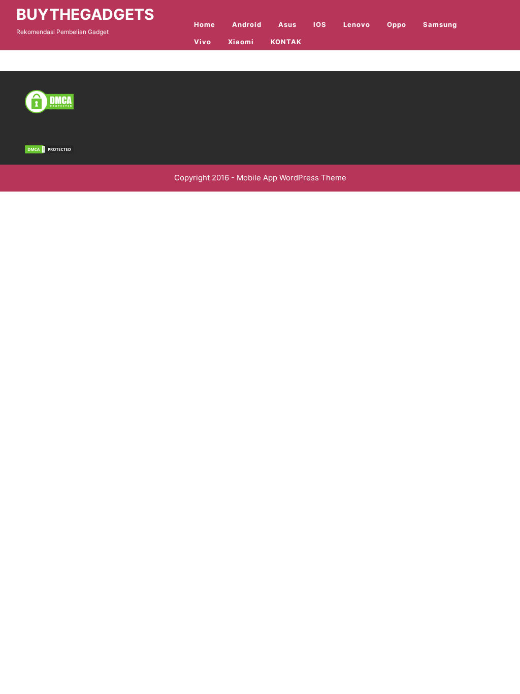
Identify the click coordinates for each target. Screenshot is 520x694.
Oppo (396, 24)
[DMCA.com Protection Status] (49, 148)
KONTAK (286, 42)
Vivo (202, 42)
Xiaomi (241, 42)
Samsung (440, 24)
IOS (320, 24)
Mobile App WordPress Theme (291, 177)
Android (247, 24)
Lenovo (356, 24)
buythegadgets (85, 14)
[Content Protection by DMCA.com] (49, 101)
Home (204, 24)
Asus (287, 24)
